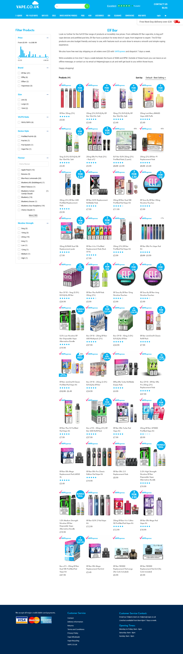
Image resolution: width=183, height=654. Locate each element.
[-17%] (152, 241)
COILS (54, 16)
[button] (87, 6)
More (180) (33, 215)
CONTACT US (160, 4)
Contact (70, 618)
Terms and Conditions (75, 629)
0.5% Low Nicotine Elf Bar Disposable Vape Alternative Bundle (68, 338)
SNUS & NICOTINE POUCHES (68, 16)
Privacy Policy (72, 633)
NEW (89, 16)
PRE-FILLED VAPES (32, 16)
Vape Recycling (73, 641)
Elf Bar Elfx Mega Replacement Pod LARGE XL (70, 474)
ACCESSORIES (99, 16)
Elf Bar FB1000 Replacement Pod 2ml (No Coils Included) (150, 569)
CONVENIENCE (129, 16)
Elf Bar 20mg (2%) (67, 113)
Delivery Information (75, 622)
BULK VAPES (142, 16)
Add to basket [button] (118, 574)
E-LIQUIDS (19, 16)
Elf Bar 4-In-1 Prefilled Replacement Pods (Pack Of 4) (96, 249)
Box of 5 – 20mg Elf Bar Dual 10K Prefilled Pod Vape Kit (69, 569)
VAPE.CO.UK (72, 645)
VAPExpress (120, 51)
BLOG (164, 7)
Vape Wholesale (73, 637)
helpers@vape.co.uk (148, 617)
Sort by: (139, 78)
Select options (91, 122)
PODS (82, 16)
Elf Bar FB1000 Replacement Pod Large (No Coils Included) (123, 569)
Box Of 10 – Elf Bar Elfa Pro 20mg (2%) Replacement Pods (149, 385)
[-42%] (152, 151)
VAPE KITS (45, 16)
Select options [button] (64, 347)
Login (159, 16)
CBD (109, 16)
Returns (70, 626)
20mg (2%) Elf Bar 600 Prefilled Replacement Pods (69, 203)
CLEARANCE (117, 16)
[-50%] (126, 151)
